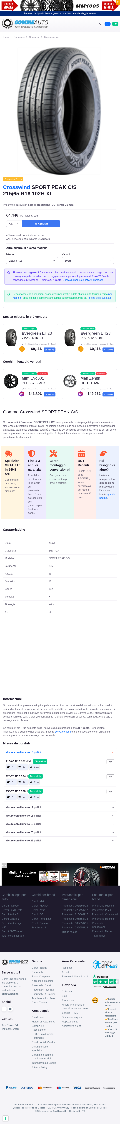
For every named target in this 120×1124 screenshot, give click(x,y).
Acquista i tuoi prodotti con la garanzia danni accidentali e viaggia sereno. (60, 13)
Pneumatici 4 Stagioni (44, 994)
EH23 (37, 333)
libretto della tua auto (99, 297)
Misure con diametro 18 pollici (23, 815)
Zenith (90, 378)
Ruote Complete (41, 976)
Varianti (66, 254)
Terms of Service (88, 1107)
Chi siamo (67, 991)
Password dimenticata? (75, 976)
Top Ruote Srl (60, 1111)
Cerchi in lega (39, 967)
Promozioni (68, 1000)
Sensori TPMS (70, 1013)
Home (6, 37)
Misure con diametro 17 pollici (23, 807)
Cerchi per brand (43, 895)
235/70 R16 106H (23, 791)
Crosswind (34, 37)
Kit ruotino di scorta (42, 981)
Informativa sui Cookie (44, 1063)
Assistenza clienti (71, 1026)
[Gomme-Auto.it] (31, 23)
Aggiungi (42, 223)
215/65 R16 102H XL (26, 761)
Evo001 (33, 378)
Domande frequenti (72, 1017)
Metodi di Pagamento (43, 1021)
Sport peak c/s (51, 37)
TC (83, 1111)
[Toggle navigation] (95, 24)
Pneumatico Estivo (13, 179)
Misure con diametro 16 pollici (23, 752)
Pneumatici (19, 37)
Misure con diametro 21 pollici (23, 840)
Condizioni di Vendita (43, 1042)
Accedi (66, 972)
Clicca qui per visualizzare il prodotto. (83, 280)
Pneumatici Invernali (43, 989)
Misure (10, 254)
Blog (64, 996)
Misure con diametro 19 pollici (23, 824)
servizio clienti (63, 731)
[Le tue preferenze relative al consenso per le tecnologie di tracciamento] (5, 1118)
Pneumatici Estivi (41, 985)
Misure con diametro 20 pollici (23, 832)
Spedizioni (38, 1017)
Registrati (67, 967)
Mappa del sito (70, 1021)
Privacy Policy (40, 1067)
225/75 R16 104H (23, 776)
